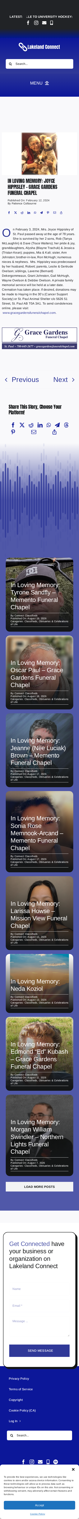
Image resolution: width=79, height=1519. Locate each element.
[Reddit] (22, 212)
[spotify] (55, 1462)
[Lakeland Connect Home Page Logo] (39, 42)
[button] (73, 1469)
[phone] (51, 23)
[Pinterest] (48, 212)
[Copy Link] (61, 212)
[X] (15, 212)
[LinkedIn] (29, 212)
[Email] (54, 212)
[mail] (44, 23)
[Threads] (66, 424)
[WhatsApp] (35, 212)
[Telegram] (41, 212)
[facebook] (28, 23)
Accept (39, 1505)
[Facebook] (9, 212)
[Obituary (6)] (39, 133)
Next (60, 379)
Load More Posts (39, 1186)
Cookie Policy (37, 1514)
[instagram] (36, 23)
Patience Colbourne (24, 203)
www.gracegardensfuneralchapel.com (29, 312)
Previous (25, 379)
